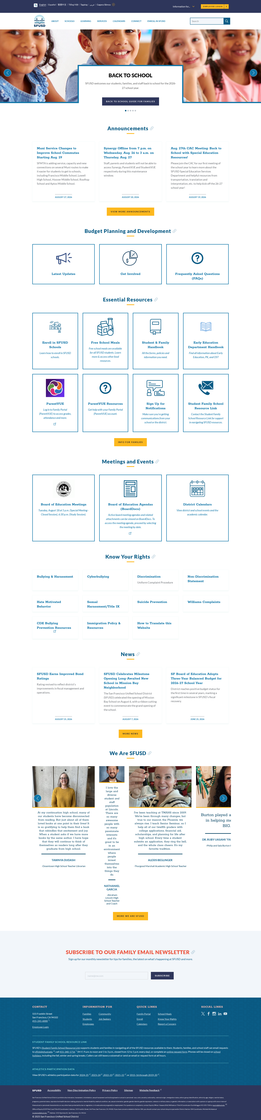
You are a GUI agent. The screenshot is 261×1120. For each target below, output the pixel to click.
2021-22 (119, 1075)
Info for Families (130, 442)
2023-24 (95, 1075)
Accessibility (54, 1090)
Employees (88, 1023)
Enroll (140, 1018)
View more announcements (130, 211)
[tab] (125, 110)
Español (52, 4)
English (42, 4)
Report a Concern (167, 1023)
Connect (136, 21)
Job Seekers (105, 1018)
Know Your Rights (167, 1018)
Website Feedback (149, 1090)
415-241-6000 (40, 1020)
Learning (86, 21)
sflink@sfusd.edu (44, 1051)
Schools (69, 21)
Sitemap (128, 1090)
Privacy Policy (110, 1090)
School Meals (165, 1013)
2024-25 (84, 1075)
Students (87, 1018)
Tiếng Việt (73, 4)
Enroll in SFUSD (156, 21)
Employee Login (213, 6)
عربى (92, 4)
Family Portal (144, 1013)
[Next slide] (253, 73)
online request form (177, 1051)
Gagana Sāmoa (104, 4)
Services (102, 21)
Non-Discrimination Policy (82, 1090)
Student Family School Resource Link (61, 1047)
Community (105, 1013)
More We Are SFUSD (130, 916)
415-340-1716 (67, 1051)
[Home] (39, 21)
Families (87, 1013)
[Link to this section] (152, 128)
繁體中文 (62, 4)
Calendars (119, 21)
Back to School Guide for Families (130, 101)
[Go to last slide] (7, 73)
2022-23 (107, 1075)
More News (131, 733)
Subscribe (162, 975)
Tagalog (84, 4)
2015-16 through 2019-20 (143, 1075)
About (55, 21)
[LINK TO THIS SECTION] (193, 952)
